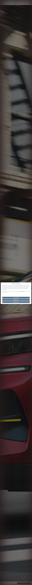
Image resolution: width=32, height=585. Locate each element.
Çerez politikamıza (22, 291)
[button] (16, 298)
